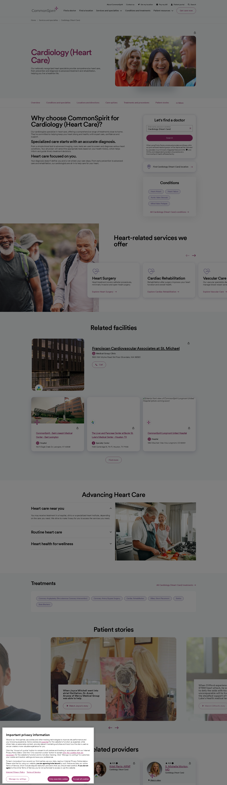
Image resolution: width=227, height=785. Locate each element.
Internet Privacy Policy (15, 772)
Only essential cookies (58, 779)
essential (44, 742)
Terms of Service (34, 772)
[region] (48, 755)
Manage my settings (17, 779)
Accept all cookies (81, 779)
